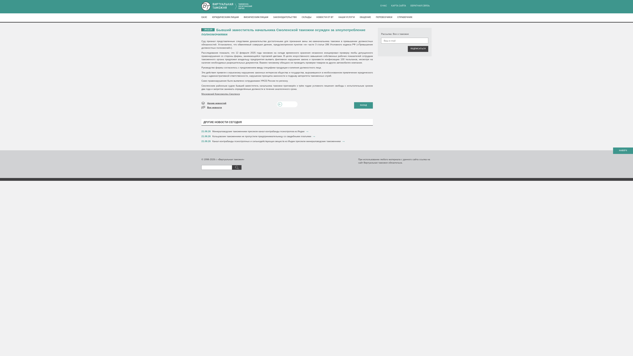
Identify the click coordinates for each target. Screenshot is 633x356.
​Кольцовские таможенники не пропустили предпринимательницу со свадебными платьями (261, 136)
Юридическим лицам (225, 17)
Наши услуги (346, 17)
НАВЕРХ (623, 151)
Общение (365, 17)
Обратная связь (420, 6)
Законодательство (285, 17)
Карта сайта (398, 6)
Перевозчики (384, 17)
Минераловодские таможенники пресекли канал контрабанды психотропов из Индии (258, 131)
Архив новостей (216, 103)
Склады (306, 17)
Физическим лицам (256, 17)
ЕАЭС (204, 17)
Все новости (214, 107)
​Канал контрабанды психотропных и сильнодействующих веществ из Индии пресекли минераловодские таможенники (276, 141)
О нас (383, 6)
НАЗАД (363, 105)
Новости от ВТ (324, 17)
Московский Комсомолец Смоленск (220, 94)
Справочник (404, 17)
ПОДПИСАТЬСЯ (418, 49)
